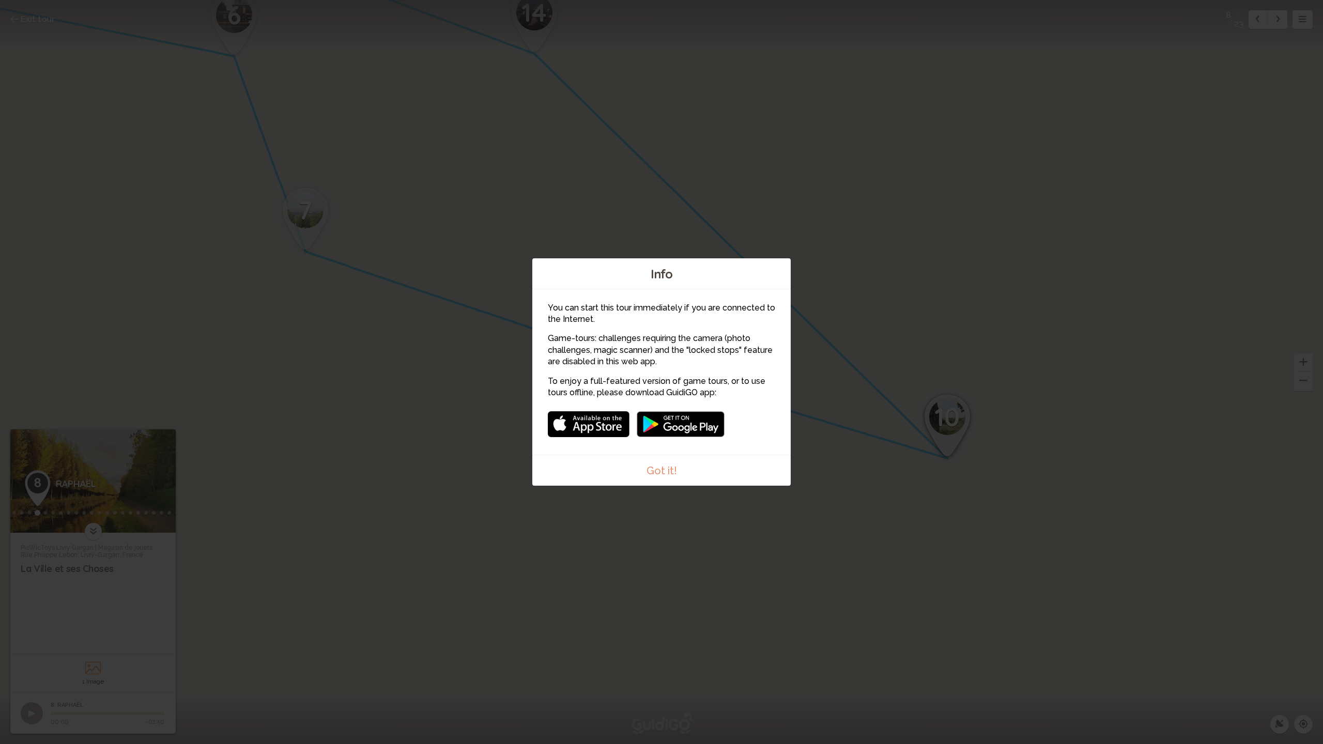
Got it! (662, 470)
